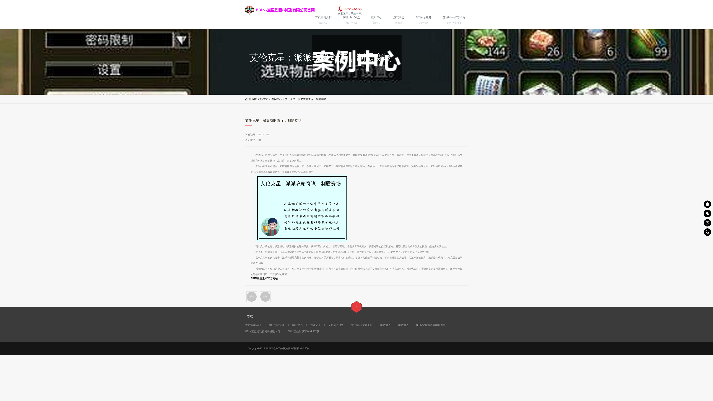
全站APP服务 (423, 23)
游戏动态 (398, 23)
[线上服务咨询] (707, 204)
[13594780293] (707, 232)
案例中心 (376, 23)
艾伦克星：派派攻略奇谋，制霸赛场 (305, 99)
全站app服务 (336, 325)
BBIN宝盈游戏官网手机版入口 (262, 331)
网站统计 (323, 348)
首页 (265, 99)
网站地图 (385, 325)
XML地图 (314, 348)
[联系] (707, 222)
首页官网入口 (323, 23)
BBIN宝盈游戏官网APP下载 (303, 331)
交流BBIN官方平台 (454, 23)
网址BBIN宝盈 (351, 23)
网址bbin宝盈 (276, 325)
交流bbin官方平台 (361, 325)
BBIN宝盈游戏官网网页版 (431, 325)
